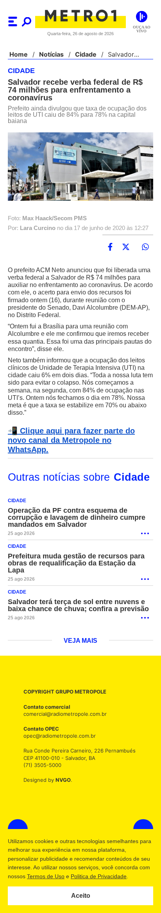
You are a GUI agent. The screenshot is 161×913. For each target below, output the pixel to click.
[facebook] (110, 247)
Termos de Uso (57, 876)
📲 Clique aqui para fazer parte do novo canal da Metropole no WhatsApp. (79, 435)
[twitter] (126, 247)
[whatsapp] (145, 247)
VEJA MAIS (80, 632)
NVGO (61, 771)
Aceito (80, 896)
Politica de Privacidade (110, 876)
